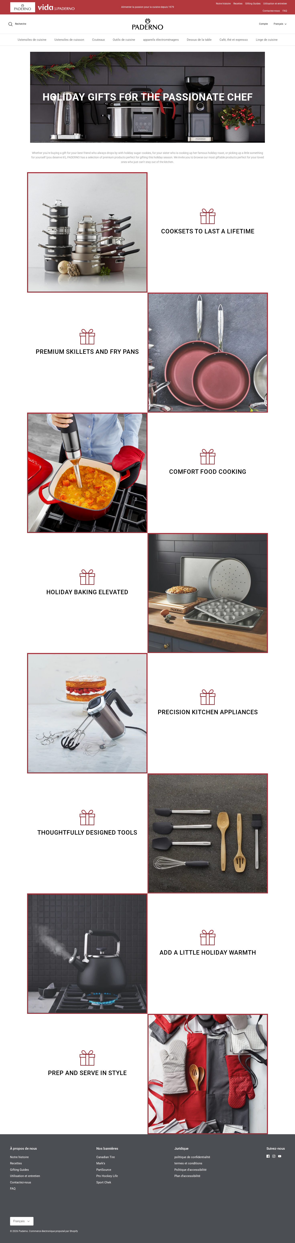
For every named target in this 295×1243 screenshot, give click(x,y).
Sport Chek (103, 1182)
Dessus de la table (199, 40)
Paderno (23, 1231)
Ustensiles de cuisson (69, 40)
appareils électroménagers (161, 40)
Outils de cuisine (124, 40)
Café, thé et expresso (234, 40)
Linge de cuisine (267, 40)
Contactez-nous (271, 10)
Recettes (237, 3)
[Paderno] (147, 24)
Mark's (100, 1163)
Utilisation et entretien (275, 3)
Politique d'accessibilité (190, 1170)
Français (278, 23)
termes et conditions (188, 1163)
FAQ (285, 10)
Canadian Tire (105, 1157)
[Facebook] (268, 1156)
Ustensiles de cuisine (32, 40)
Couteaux (98, 40)
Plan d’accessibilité (187, 1176)
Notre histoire (223, 3)
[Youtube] (279, 1156)
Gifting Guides (252, 3)
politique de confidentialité (192, 1157)
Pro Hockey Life (107, 1176)
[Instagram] (273, 1156)
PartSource (103, 1170)
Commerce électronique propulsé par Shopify (53, 1231)
